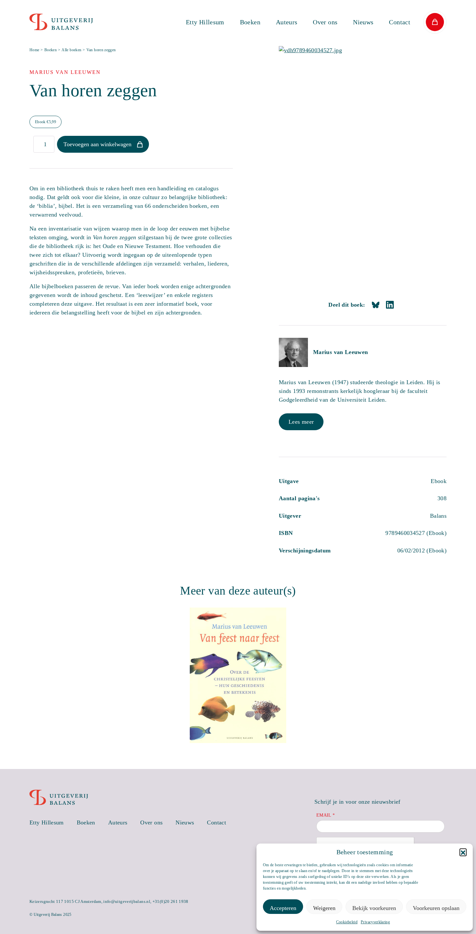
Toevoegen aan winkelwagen (97, 144)
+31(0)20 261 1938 (170, 901)
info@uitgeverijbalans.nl (126, 901)
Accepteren (283, 908)
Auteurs (287, 22)
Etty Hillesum (205, 22)
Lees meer (301, 422)
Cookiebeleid (346, 922)
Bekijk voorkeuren (374, 908)
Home (34, 50)
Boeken (250, 22)
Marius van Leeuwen (340, 352)
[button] (463, 852)
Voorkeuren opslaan (436, 908)
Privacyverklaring (375, 922)
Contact (399, 22)
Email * (325, 815)
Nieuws (363, 22)
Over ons (325, 22)
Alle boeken (71, 50)
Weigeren (324, 908)
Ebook (45, 122)
